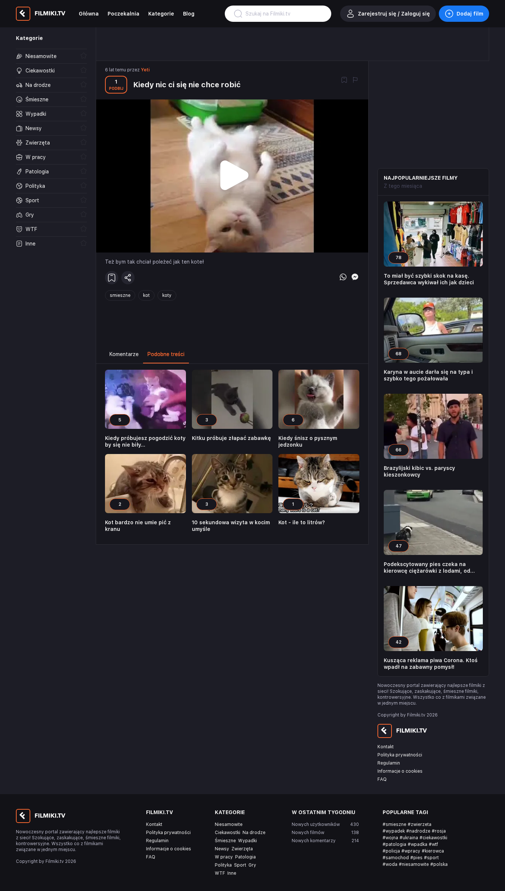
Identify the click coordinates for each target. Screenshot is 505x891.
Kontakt (385, 746)
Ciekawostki (227, 832)
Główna (89, 14)
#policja (391, 851)
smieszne (120, 295)
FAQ (382, 779)
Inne (231, 873)
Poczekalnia (123, 14)
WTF (220, 873)
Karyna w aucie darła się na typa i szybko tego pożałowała (428, 375)
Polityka (223, 865)
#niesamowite (414, 864)
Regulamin (388, 763)
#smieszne (394, 824)
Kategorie (161, 14)
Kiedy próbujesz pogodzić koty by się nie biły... (145, 441)
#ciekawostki (433, 837)
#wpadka (417, 844)
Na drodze (254, 832)
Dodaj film (470, 14)
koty (167, 295)
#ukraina (409, 837)
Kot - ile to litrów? (301, 522)
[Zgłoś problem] (355, 80)
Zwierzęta (242, 848)
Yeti (145, 69)
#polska (439, 864)
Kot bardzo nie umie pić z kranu (138, 525)
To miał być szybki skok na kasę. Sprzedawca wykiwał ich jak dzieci (429, 279)
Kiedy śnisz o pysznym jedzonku (307, 441)
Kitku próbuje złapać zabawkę (231, 438)
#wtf (433, 844)
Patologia (245, 857)
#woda (390, 864)
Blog (188, 14)
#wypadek (394, 831)
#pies (416, 857)
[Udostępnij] (128, 277)
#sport (431, 857)
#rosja (439, 831)
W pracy (224, 857)
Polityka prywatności (399, 755)
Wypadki (247, 840)
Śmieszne (225, 840)
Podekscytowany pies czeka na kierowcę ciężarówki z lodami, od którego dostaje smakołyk (427, 567)
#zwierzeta (419, 824)
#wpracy (410, 851)
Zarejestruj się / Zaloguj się (394, 14)
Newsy (222, 848)
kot (146, 295)
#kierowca (433, 851)
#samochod (396, 857)
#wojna (390, 837)
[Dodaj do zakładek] (344, 80)
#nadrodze (418, 831)
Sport (240, 865)
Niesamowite (229, 824)
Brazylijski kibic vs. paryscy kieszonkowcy (419, 471)
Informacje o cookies (400, 771)
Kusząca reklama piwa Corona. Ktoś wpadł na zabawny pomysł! (431, 663)
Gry (252, 865)
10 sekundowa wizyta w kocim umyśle (231, 525)
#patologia (394, 844)
